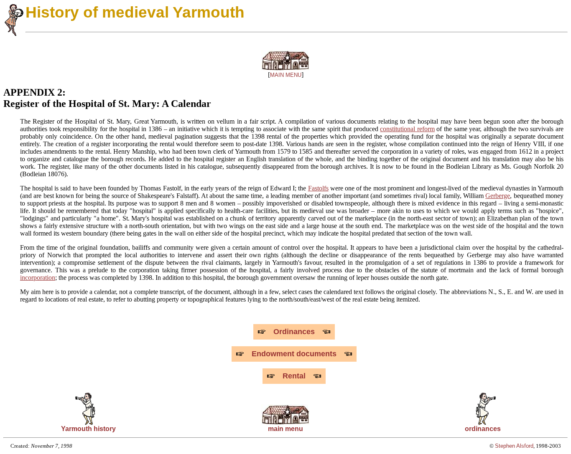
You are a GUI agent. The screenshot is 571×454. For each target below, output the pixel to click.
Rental (294, 376)
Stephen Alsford (514, 446)
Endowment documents (294, 354)
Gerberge (497, 195)
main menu (285, 428)
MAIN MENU (285, 75)
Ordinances (294, 331)
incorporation (37, 277)
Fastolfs (318, 188)
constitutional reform (407, 128)
